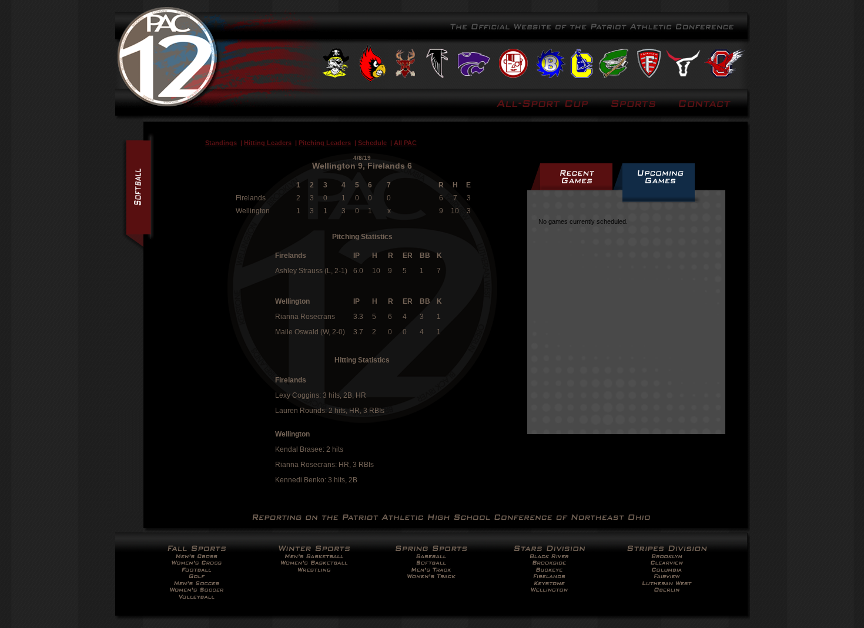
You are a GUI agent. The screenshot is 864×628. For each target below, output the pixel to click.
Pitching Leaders (325, 142)
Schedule (372, 142)
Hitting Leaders (268, 142)
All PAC (405, 142)
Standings (221, 142)
